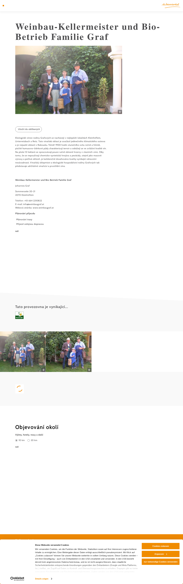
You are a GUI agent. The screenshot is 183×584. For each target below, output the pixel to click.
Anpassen (159, 554)
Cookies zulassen (160, 546)
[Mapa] (9, 5)
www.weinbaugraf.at (43, 207)
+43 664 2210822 (33, 200)
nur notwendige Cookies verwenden (161, 562)
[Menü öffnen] (3, 5)
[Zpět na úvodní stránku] (171, 5)
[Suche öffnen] (16, 5)
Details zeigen (41, 579)
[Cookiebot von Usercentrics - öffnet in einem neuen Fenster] (17, 579)
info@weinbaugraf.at (33, 204)
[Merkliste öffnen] (13, 5)
